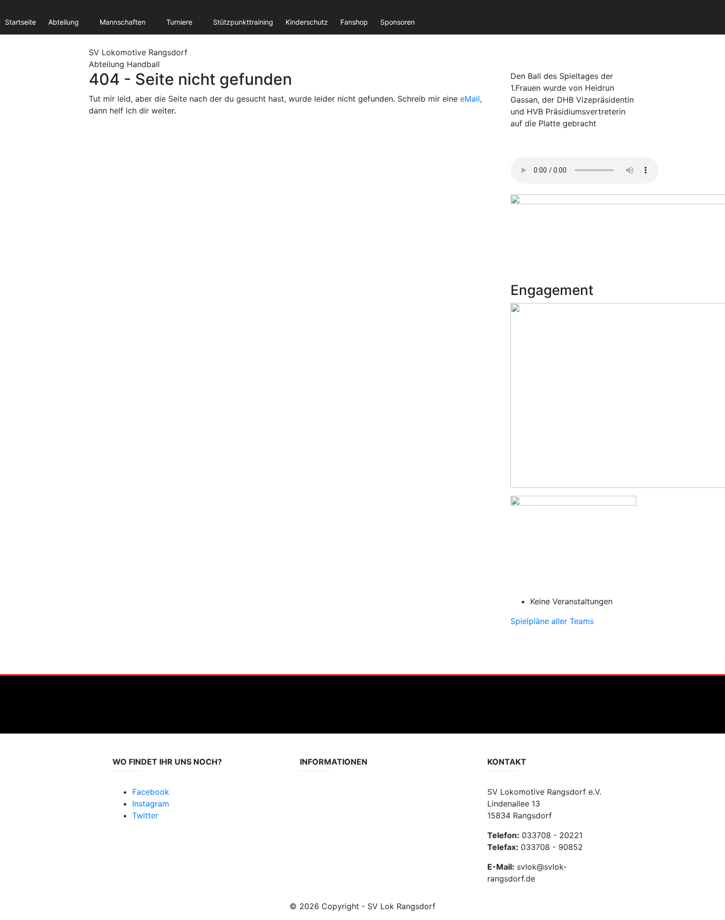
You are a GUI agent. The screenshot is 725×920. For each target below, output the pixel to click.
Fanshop (354, 22)
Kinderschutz (307, 22)
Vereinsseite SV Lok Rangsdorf (349, 817)
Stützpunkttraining (243, 22)
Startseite (20, 22)
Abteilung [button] (63, 22)
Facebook (150, 792)
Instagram (150, 804)
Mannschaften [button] (122, 22)
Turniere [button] (179, 22)
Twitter (145, 815)
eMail (470, 99)
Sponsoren (397, 22)
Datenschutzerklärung (335, 797)
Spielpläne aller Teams (552, 621)
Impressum (317, 807)
